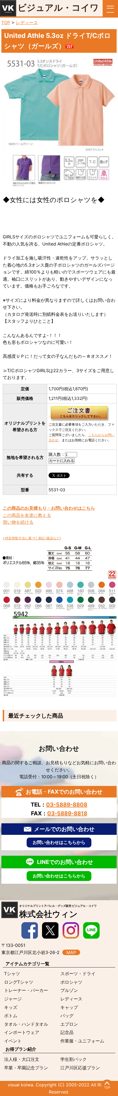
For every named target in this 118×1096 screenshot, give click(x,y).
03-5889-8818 (67, 813)
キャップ (69, 1007)
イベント (13, 1041)
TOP (5, 22)
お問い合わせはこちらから (59, 842)
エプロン (69, 1024)
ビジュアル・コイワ (58, 7)
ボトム (10, 1015)
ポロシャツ (71, 982)
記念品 (67, 1032)
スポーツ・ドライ (77, 973)
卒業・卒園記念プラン (26, 1067)
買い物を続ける (18, 522)
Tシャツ (12, 973)
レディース (27, 22)
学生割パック (73, 1059)
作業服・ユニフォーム (82, 1041)
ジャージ (13, 999)
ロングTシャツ (18, 982)
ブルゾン (69, 990)
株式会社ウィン (58, 911)
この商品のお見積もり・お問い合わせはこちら (49, 508)
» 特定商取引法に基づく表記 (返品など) (32, 538)
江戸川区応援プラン (80, 1067)
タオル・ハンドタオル (26, 1024)
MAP (71, 952)
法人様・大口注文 (21, 1059)
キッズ (10, 1007)
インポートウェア (21, 1032)
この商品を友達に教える (27, 515)
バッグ (67, 1015)
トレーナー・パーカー (26, 990)
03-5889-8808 (66, 804)
